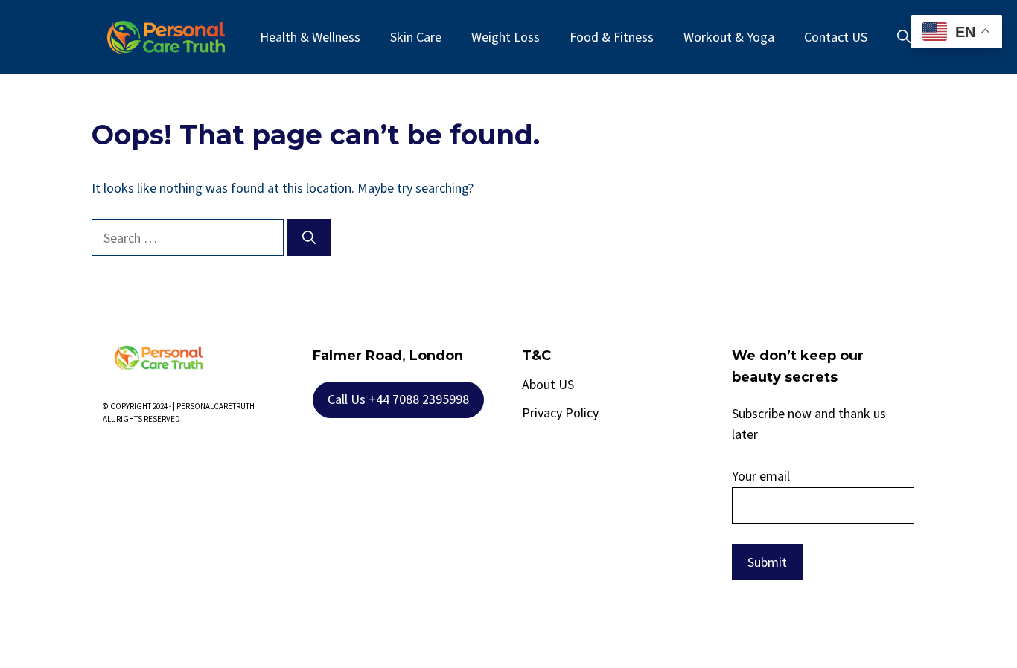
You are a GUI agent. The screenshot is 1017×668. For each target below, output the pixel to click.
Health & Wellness (310, 36)
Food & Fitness (612, 36)
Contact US (835, 36)
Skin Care (415, 36)
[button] (903, 37)
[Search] (309, 237)
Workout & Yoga (728, 36)
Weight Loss (505, 36)
